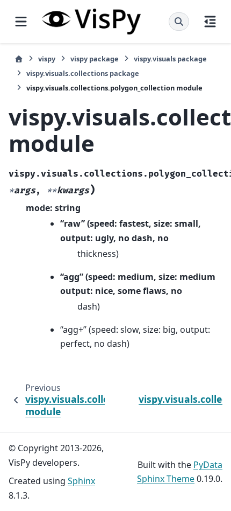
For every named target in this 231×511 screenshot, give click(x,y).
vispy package (94, 59)
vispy (46, 59)
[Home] (19, 59)
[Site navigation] (21, 21)
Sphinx (81, 481)
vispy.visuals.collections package (82, 73)
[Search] (179, 21)
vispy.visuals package (170, 59)
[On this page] (210, 21)
